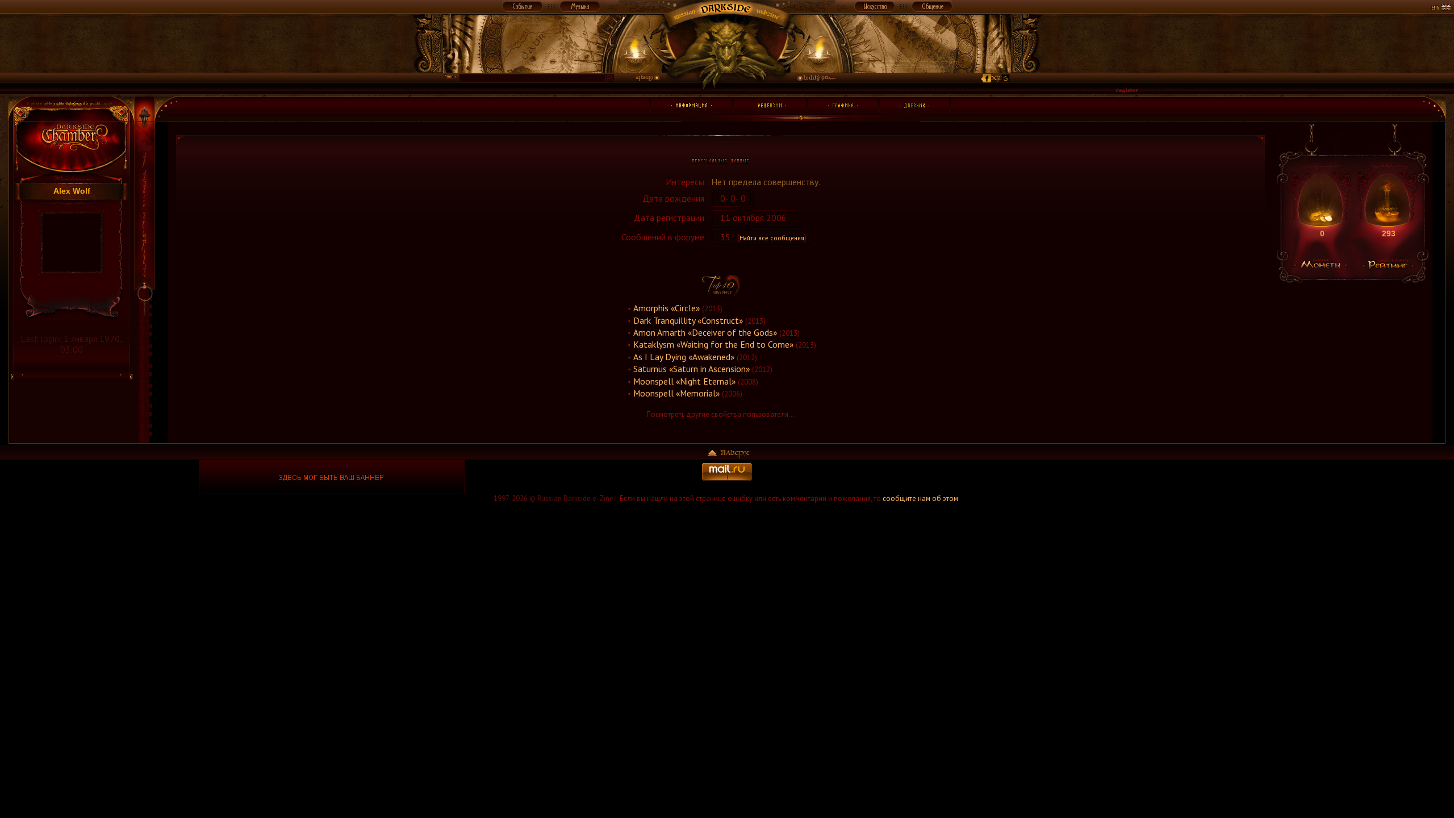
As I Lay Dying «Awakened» (683, 356)
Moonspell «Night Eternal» (684, 381)
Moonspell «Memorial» (676, 393)
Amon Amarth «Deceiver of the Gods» (705, 332)
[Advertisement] (1122, 477)
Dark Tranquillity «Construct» (688, 320)
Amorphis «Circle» (666, 308)
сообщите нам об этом (920, 498)
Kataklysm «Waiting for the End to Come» (713, 344)
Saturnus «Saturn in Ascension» (691, 368)
